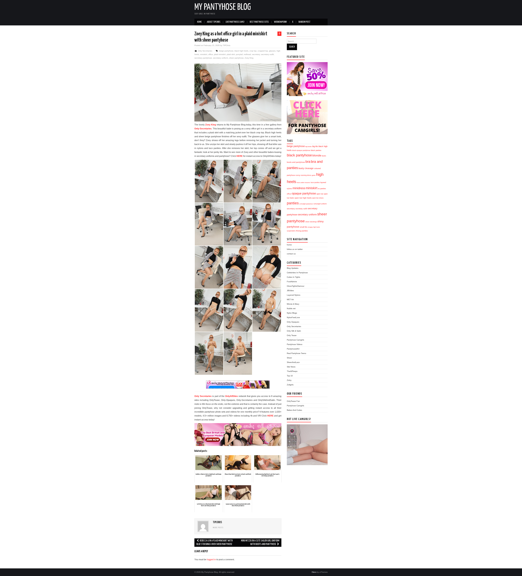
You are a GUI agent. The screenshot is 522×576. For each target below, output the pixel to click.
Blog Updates (292, 268)
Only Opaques (293, 322)
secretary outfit (267, 54)
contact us (291, 254)
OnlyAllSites (231, 396)
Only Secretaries (205, 51)
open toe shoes (318, 198)
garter (314, 175)
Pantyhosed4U (293, 349)
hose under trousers (303, 182)
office (210, 54)
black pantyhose (299, 155)
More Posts (218, 528)
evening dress (306, 175)
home (289, 245)
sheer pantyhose (236, 58)
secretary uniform (220, 58)
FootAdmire (292, 281)
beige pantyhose (226, 51)
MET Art (290, 299)
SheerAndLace (293, 362)
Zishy (289, 380)
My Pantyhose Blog (222, 7)
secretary (256, 54)
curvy (298, 175)
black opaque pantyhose (301, 150)
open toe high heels (303, 198)
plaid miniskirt (220, 54)
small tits (303, 227)
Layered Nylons (293, 295)
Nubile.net (291, 308)
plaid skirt (231, 54)
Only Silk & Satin (294, 331)
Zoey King (249, 58)
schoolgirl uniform (320, 204)
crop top (253, 51)
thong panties (302, 231)
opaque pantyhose (304, 193)
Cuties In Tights (293, 277)
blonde (316, 155)
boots (324, 156)
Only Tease (291, 335)
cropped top (263, 51)
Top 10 (290, 376)
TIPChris (226, 45)
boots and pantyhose (296, 162)
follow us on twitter (295, 249)
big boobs (308, 146)
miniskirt (203, 54)
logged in (211, 559)
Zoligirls (290, 385)
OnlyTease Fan (293, 401)
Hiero (314, 572)
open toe (319, 194)
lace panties (315, 182)
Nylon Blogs (292, 313)
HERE (239, 156)
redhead (247, 54)
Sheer (289, 358)
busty (301, 168)
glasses (272, 51)
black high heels (241, 51)
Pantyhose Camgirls (295, 340)
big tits (315, 146)
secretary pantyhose (203, 58)
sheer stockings (311, 222)
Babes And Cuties (294, 410)
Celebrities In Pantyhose (297, 272)
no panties (322, 189)
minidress (299, 188)
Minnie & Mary (293, 304)
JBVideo (290, 290)
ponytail (239, 54)
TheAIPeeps (292, 371)
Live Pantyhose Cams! (235, 22)
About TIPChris (213, 22)
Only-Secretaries (203, 128)
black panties (316, 150)
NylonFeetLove (293, 317)
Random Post (304, 22)
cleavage (309, 168)
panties (293, 203)
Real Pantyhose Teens (296, 353)
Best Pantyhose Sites (259, 22)
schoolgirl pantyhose (306, 204)
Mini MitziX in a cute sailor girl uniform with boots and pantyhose (260, 542)
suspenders (291, 231)
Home (199, 22)
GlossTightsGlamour (295, 286)
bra (307, 161)
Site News (291, 367)
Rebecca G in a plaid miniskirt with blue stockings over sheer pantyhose (214, 542)
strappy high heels (314, 227)
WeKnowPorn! (280, 22)
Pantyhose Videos (294, 344)
